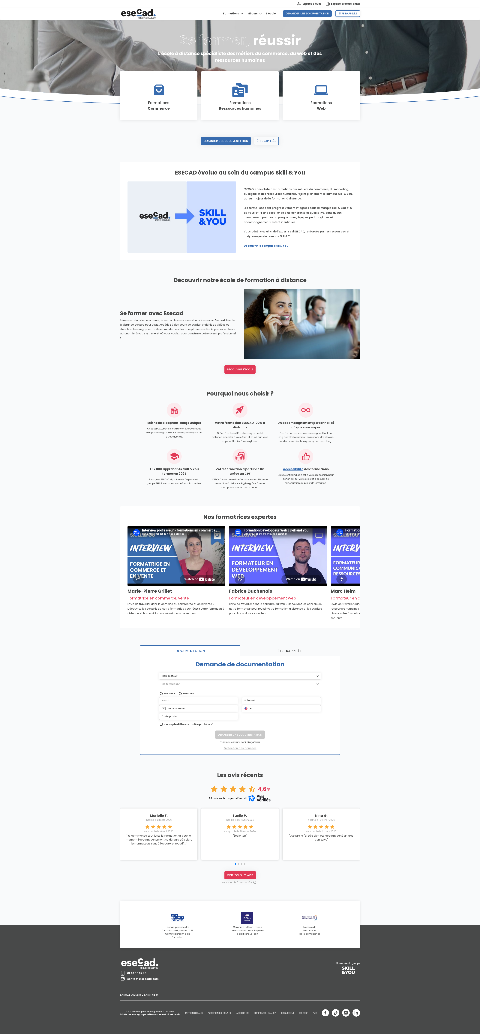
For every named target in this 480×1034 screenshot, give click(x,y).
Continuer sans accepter (199, 109)
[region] (241, 133)
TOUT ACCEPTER (286, 156)
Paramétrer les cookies (199, 156)
